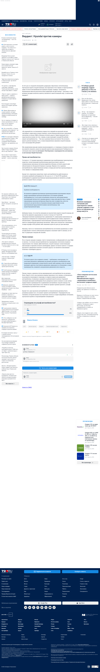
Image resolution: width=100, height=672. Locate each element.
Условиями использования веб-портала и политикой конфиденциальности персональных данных (73, 652)
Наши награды (6, 586)
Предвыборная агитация (8, 594)
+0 (67, 354)
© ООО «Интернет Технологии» (9, 666)
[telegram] (25, 607)
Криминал (47, 581)
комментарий (31, 44)
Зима (45, 579)
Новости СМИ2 (27, 387)
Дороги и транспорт (29, 589)
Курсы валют (60, 21)
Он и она (64, 579)
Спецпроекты (84, 591)
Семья (64, 596)
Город (25, 586)
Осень (64, 581)
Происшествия (66, 586)
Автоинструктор (32, 326)
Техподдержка (5, 591)
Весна (25, 584)
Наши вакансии (6, 589)
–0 (71, 354)
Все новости (10, 35)
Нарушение (64, 326)
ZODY (70, 21)
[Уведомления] (94, 24)
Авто (25, 579)
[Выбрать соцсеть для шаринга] (71, 44)
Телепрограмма (38, 21)
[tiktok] (54, 607)
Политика (65, 584)
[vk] (29, 607)
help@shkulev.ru (5, 657)
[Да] (25, 309)
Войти (27, 377)
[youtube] (50, 607)
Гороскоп (52, 21)
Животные (27, 594)
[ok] (33, 607)
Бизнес (26, 581)
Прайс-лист (5, 581)
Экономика (83, 589)
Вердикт (41, 326)
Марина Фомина (32, 320)
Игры (66, 21)
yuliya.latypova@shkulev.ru (83, 644)
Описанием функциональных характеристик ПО (61, 651)
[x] (46, 607)
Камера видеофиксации (52, 326)
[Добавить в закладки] (67, 44)
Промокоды (15, 21)
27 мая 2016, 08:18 (26, 40)
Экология (82, 586)
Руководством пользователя (57, 650)
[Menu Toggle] (2, 24)
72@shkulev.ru (18, 655)
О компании (5, 584)
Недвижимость (6, 21)
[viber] (37, 607)
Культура (46, 584)
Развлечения (66, 591)
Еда (25, 591)
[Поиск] (90, 24)
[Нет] (25, 313)
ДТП (24, 326)
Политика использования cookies (58, 657)
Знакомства (23, 21)
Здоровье (26, 596)
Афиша (46, 21)
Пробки (50, 24)
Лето (45, 586)
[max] (41, 607)
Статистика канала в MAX (9, 596)
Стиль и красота (84, 581)
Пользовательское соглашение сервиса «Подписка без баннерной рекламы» (68, 662)
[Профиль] (97, 24)
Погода (30, 21)
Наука (46, 591)
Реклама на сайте (6, 579)
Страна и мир (83, 584)
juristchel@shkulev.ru (37, 656)
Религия (64, 594)
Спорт (81, 579)
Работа (64, 589)
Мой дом (46, 589)
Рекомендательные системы (57, 660)
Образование (48, 596)
